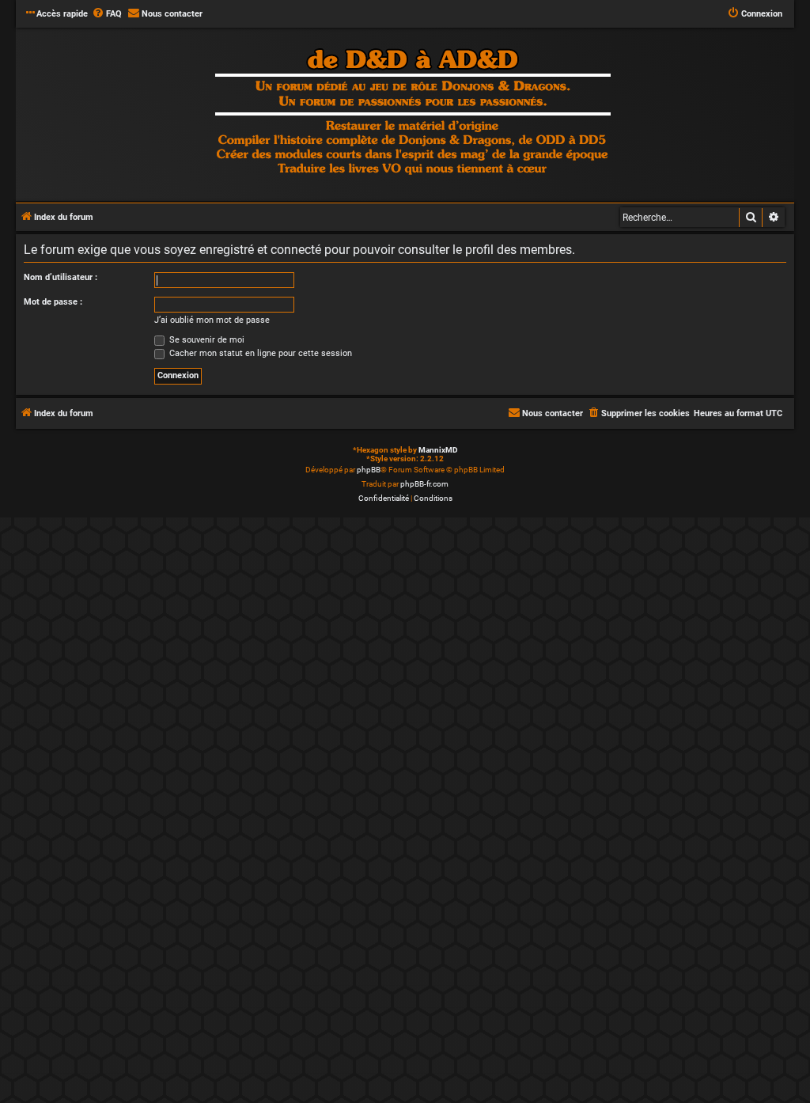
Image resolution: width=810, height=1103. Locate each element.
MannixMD (438, 449)
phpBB (368, 469)
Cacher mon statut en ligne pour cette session (259, 353)
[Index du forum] (413, 113)
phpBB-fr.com (424, 483)
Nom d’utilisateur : (60, 277)
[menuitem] (107, 14)
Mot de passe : (53, 302)
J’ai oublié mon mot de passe (212, 320)
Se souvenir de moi (205, 340)
